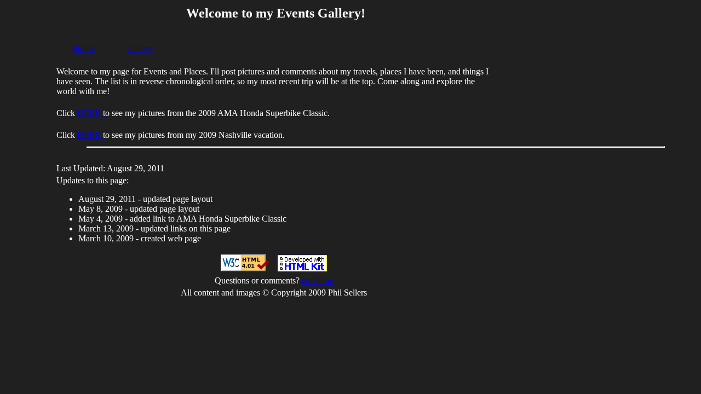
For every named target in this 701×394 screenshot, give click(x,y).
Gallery (141, 48)
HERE (90, 113)
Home (84, 48)
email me (317, 280)
